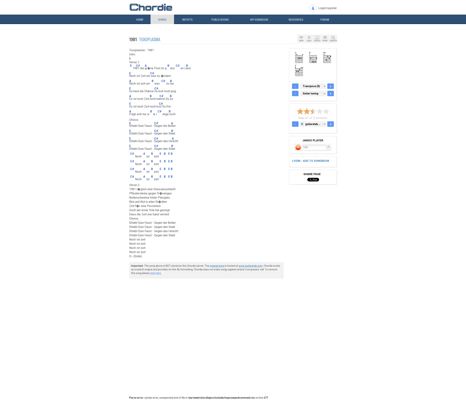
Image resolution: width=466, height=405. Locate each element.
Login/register (327, 8)
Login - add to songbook (310, 161)
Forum (325, 19)
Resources (296, 19)
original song (217, 265)
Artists (187, 19)
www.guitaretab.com (251, 265)
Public (220, 19)
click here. (155, 273)
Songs (162, 19)
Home (139, 19)
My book (259, 19)
